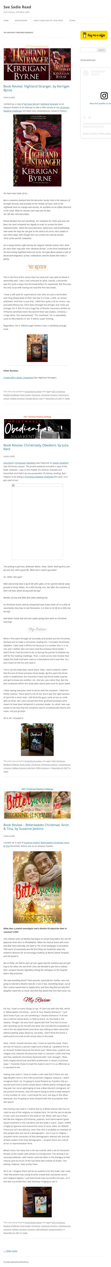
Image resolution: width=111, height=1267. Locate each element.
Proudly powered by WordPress (16, 1262)
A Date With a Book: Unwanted (18, 377)
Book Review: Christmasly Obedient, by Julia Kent (35, 447)
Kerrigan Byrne (31, 104)
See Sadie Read (17, 7)
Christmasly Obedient (25, 463)
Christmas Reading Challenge (39, 476)
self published (42, 1229)
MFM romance (42, 768)
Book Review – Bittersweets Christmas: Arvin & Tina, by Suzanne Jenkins (36, 827)
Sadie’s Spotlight (61, 463)
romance (31, 1229)
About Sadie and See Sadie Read (48, 20)
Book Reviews (21, 20)
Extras (72, 20)
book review (25, 395)
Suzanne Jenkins (32, 842)
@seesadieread (88, 60)
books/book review (33, 391)
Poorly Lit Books (90, 133)
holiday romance (17, 398)
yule (41, 398)
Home (6, 20)
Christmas (36, 395)
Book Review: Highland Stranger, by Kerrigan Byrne (36, 88)
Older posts (10, 1251)
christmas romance (49, 395)
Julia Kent (8, 463)
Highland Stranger (49, 104)
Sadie (67, 398)
